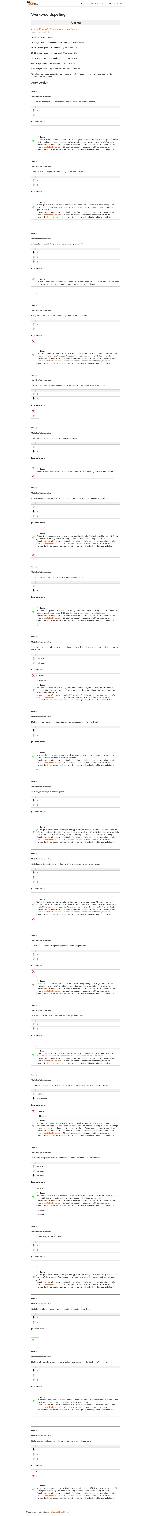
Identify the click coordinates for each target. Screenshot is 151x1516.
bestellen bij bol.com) (53, 147)
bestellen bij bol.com (53, 214)
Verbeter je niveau (115, 3)
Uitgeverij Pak (57, 1512)
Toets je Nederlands (95, 3)
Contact (67, 1512)
